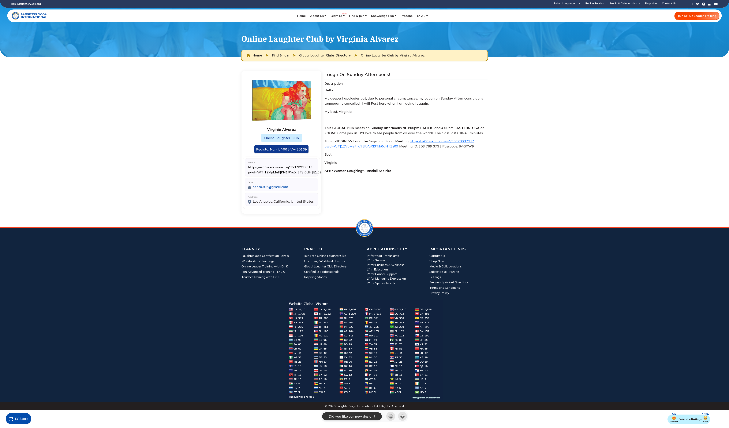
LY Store (21, 418)
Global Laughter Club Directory (325, 266)
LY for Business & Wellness (385, 265)
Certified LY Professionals (321, 272)
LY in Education (377, 269)
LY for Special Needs (381, 283)
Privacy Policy (439, 293)
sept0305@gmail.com (270, 187)
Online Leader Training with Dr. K (264, 266)
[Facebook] (692, 3)
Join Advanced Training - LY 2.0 (263, 272)
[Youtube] (716, 3)
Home (301, 16)
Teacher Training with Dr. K (260, 277)
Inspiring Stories (315, 277)
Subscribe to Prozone (444, 272)
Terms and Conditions (444, 287)
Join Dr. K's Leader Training (697, 16)
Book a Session (594, 3)
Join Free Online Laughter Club (325, 256)
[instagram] (703, 3)
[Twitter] (697, 3)
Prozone (407, 16)
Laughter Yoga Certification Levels (265, 256)
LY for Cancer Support (382, 274)
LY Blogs (435, 277)
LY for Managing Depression (386, 278)
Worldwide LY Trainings (257, 261)
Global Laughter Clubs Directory (325, 55)
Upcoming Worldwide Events (324, 261)
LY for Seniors (376, 260)
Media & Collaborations (445, 266)
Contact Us (669, 3)
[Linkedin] (709, 3)
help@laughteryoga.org (26, 3)
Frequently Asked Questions (449, 282)
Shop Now (651, 3)
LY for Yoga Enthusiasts (383, 256)
